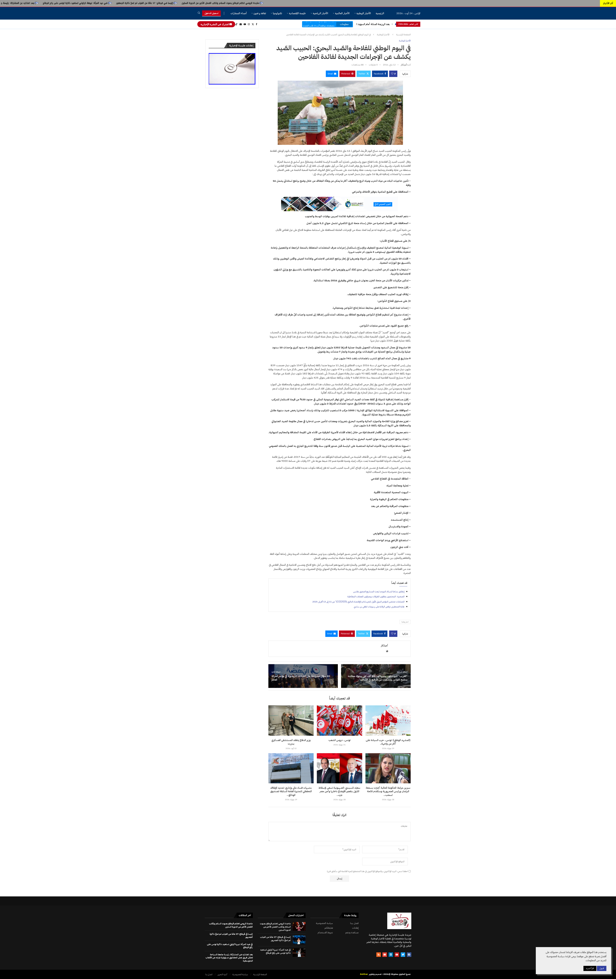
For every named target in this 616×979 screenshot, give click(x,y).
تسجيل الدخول (211, 13)
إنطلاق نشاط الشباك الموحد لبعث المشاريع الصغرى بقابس (378, 591)
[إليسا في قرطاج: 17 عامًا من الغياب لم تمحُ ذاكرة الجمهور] (299, 940)
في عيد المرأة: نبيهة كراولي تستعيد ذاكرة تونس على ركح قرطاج (208, 3)
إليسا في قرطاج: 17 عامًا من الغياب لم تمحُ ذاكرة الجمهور (277, 3)
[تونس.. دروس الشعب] (339, 720)
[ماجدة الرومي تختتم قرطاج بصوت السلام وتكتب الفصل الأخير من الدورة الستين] (299, 926)
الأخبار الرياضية (320, 13)
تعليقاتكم (329, 928)
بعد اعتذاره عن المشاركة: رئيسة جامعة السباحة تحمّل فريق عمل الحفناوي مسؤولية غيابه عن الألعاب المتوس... (113, 3)
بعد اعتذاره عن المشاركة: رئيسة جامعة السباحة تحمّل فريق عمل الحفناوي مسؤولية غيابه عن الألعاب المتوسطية (229, 957)
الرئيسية (380, 13)
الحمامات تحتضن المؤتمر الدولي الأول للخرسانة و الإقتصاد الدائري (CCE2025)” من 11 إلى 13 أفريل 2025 (358, 601)
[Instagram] (249, 24)
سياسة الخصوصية (324, 923)
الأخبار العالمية (342, 13)
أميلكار (404, 64)
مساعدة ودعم (352, 932)
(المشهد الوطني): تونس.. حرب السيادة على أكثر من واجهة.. (388, 742)
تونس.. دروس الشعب (340, 740)
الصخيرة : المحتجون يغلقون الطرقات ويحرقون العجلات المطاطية (375, 596)
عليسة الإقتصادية (297, 13)
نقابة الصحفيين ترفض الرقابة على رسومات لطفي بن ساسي (379, 606)
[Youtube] (245, 24)
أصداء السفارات (239, 13)
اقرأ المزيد (590, 968)
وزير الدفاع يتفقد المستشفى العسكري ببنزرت (291, 742)
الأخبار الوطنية (363, 13)
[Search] (199, 13)
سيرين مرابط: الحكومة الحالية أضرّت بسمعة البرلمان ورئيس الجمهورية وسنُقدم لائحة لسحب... (388, 791)
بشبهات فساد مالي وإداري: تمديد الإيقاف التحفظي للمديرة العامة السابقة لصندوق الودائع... (291, 791)
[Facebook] (256, 24)
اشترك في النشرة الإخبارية (215, 24)
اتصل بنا (208, 974)
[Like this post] (392, 74)
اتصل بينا (354, 923)
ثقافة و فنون (259, 13)
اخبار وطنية (405, 622)
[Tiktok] (236, 24)
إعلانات (355, 928)
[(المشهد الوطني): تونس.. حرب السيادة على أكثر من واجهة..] (388, 720)
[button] (392, 24)
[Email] (240, 24)
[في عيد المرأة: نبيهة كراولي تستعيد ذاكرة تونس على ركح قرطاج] (299, 952)
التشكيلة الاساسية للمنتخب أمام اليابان (369, 24)
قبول (601, 968)
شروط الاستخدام (325, 932)
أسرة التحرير (222, 974)
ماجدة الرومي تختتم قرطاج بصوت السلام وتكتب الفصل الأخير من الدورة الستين (353, 3)
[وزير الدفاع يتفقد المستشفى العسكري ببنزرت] (291, 720)
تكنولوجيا (277, 13)
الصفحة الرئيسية (403, 34)
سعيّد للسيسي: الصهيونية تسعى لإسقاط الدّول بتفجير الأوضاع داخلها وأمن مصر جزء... (339, 791)
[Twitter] (253, 24)
